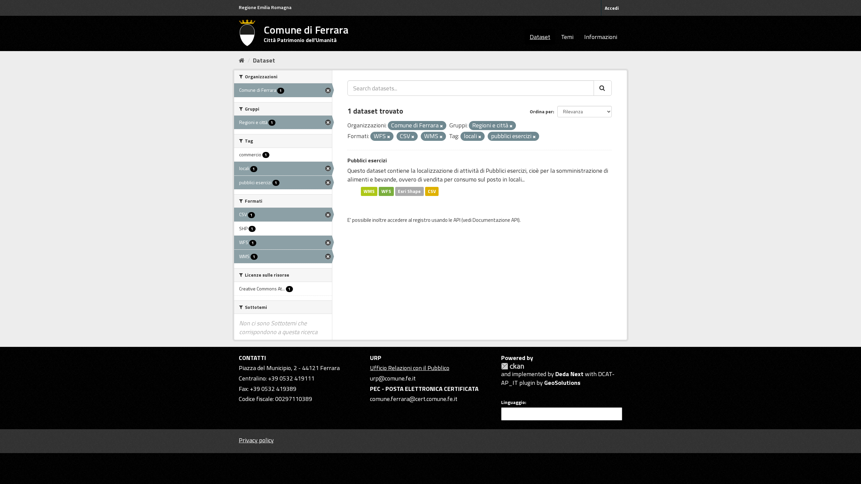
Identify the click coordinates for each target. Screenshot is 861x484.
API (456, 220)
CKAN (512, 366)
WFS (386, 191)
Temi (567, 36)
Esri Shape (409, 191)
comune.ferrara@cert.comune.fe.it (413, 398)
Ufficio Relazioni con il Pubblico (409, 367)
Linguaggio (513, 402)
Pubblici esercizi (367, 160)
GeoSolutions (562, 382)
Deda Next (569, 373)
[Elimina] (441, 126)
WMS (369, 191)
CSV (432, 191)
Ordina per (541, 111)
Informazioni (600, 36)
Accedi (612, 7)
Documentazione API (495, 220)
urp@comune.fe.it (393, 378)
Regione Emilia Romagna (265, 7)
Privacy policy (256, 440)
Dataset (540, 36)
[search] (603, 88)
